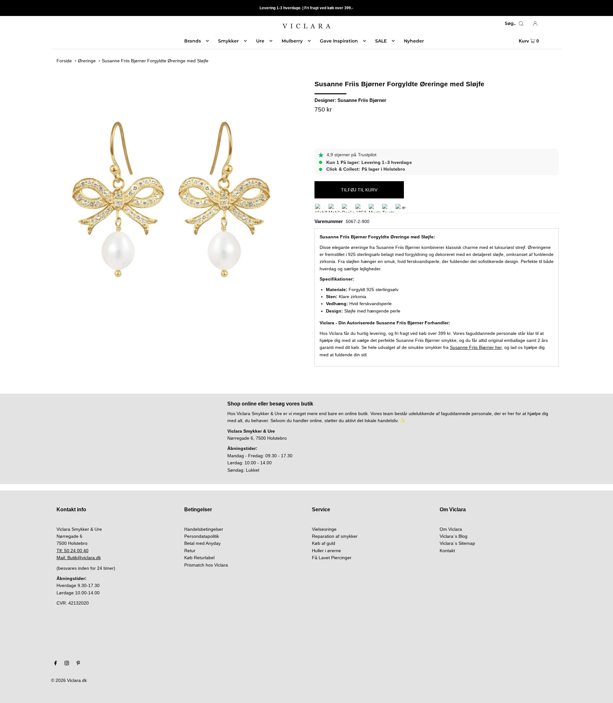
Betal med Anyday (202, 543)
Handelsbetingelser (203, 529)
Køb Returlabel (199, 557)
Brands (192, 41)
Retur (189, 550)
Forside (64, 60)
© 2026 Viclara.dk (69, 680)
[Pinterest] (78, 663)
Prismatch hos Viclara (206, 565)
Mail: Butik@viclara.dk (79, 557)
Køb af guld (323, 543)
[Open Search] (521, 23)
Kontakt (447, 550)
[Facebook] (55, 663)
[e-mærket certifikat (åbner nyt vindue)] (401, 208)
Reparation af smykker (335, 536)
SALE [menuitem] (381, 41)
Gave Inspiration (339, 41)
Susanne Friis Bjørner (361, 100)
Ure (260, 41)
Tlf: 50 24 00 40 (72, 550)
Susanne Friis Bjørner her (476, 347)
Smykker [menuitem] (228, 41)
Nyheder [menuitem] (414, 41)
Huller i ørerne (326, 550)
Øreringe (87, 60)
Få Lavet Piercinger (332, 557)
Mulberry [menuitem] (292, 41)
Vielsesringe (324, 529)
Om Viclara (451, 529)
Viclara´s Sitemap (457, 543)
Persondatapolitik (201, 536)
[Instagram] (66, 663)
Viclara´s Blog (453, 536)
